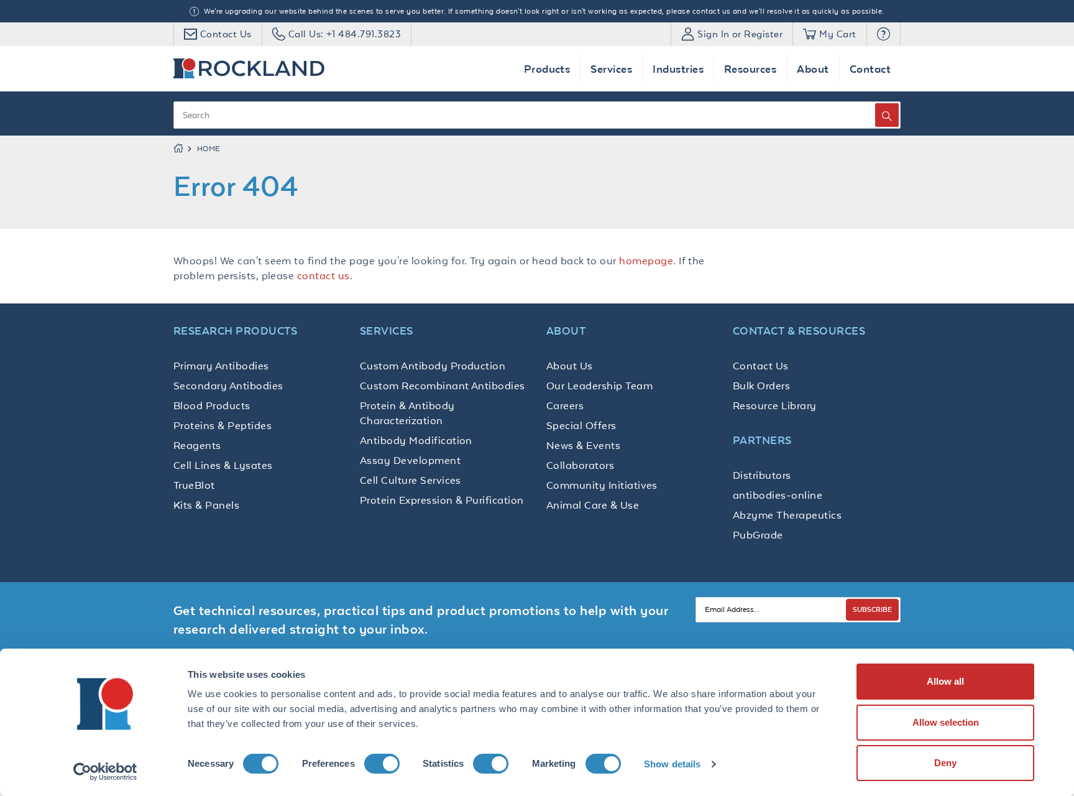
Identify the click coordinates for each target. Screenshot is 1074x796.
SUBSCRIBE (872, 609)
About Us (569, 365)
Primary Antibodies (221, 365)
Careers (565, 405)
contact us (323, 275)
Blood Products (211, 405)
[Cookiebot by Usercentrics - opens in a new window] (105, 771)
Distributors (762, 475)
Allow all (945, 681)
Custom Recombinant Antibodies (442, 385)
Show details (672, 764)
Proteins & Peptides (222, 425)
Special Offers (581, 425)
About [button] (812, 68)
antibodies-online (777, 495)
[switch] (382, 764)
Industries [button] (678, 68)
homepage (646, 260)
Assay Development (410, 460)
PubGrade (758, 535)
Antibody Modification (416, 440)
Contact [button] (870, 68)
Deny (945, 762)
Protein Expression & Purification (442, 500)
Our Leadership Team (599, 385)
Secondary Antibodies (228, 385)
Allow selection (945, 722)
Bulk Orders (761, 385)
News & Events (583, 445)
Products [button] (547, 68)
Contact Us (761, 365)
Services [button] (611, 68)
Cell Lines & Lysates (223, 465)
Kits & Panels (206, 505)
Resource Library (775, 405)
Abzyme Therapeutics (787, 515)
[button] (883, 34)
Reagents (197, 445)
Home (209, 148)
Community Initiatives (602, 485)
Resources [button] (750, 68)
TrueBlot (194, 485)
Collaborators (580, 465)
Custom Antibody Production (432, 365)
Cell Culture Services (410, 480)
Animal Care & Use (592, 505)
